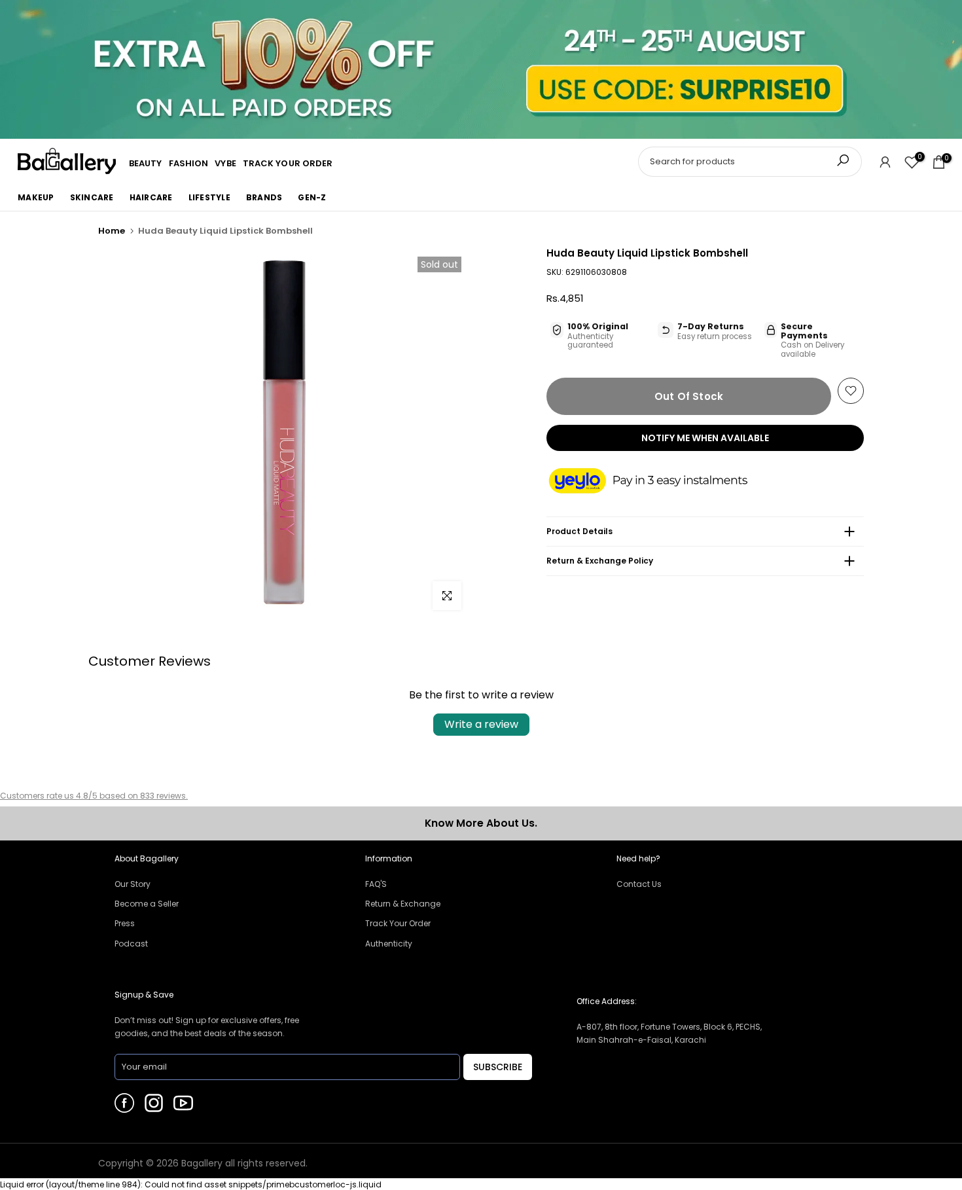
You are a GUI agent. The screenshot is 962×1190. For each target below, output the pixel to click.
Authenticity (388, 943)
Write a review (481, 724)
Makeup (36, 197)
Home (111, 230)
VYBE (225, 163)
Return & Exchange (402, 903)
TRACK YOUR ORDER (288, 163)
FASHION (189, 163)
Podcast (131, 943)
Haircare (151, 197)
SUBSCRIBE (497, 1066)
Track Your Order (398, 923)
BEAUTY (145, 163)
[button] (660, 481)
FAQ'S (376, 884)
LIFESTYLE (209, 197)
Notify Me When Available (705, 437)
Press (125, 923)
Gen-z (312, 197)
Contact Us (639, 884)
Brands (264, 197)
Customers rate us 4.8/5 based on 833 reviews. (94, 795)
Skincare (92, 197)
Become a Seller (147, 903)
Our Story (133, 884)
